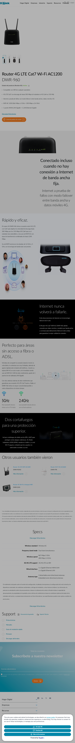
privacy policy (51, 717)
